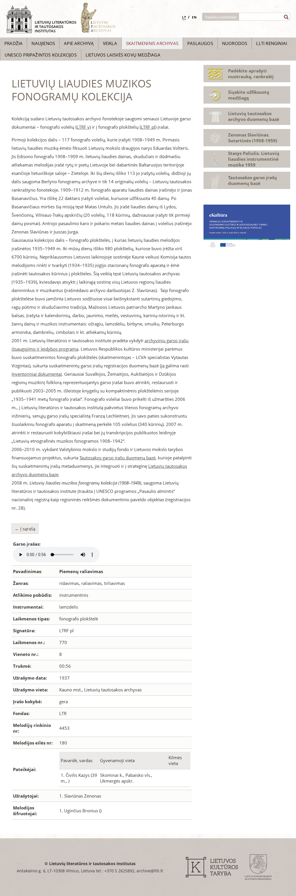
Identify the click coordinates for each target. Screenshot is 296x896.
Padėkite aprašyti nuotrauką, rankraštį (251, 73)
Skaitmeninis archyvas (152, 43)
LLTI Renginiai (271, 43)
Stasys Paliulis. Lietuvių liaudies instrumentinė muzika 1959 (253, 159)
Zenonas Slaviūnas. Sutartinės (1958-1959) (252, 137)
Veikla (110, 43)
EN (194, 17)
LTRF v (83, 127)
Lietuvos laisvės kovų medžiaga (123, 55)
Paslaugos (200, 43)
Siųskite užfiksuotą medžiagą (248, 95)
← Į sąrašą (25, 529)
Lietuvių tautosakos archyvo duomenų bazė (253, 116)
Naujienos (43, 43)
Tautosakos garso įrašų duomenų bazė (117, 458)
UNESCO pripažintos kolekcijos (41, 55)
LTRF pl (148, 127)
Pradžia (13, 43)
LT (184, 17)
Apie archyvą (79, 43)
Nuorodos (234, 43)
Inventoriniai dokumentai (37, 374)
